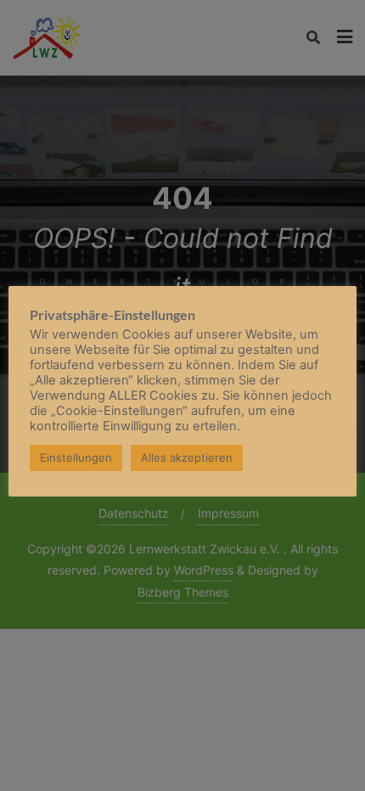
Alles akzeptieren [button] (187, 457)
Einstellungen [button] (76, 457)
